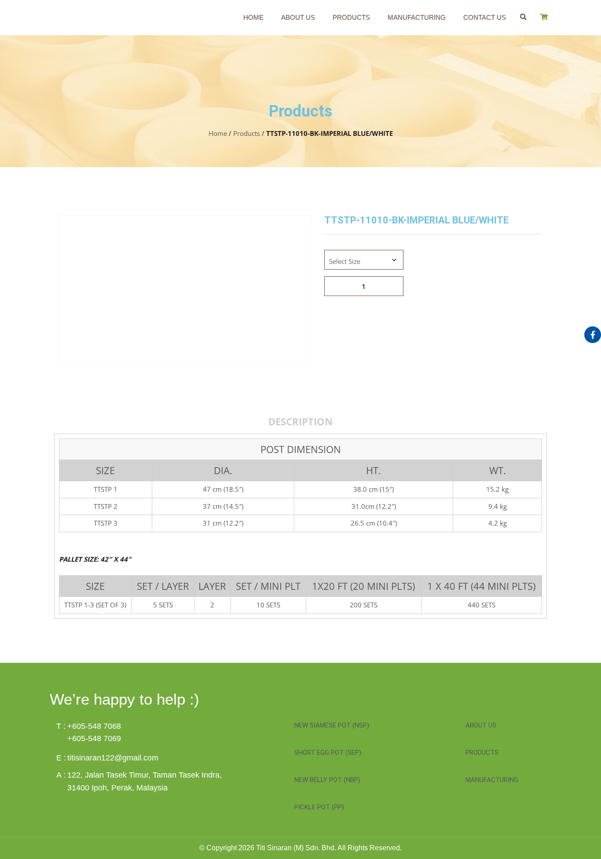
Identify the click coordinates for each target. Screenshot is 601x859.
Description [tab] (300, 421)
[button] (523, 17)
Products (351, 17)
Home (253, 17)
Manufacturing (417, 17)
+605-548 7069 (94, 738)
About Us (298, 17)
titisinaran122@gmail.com (112, 757)
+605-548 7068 (94, 726)
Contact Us (484, 17)
